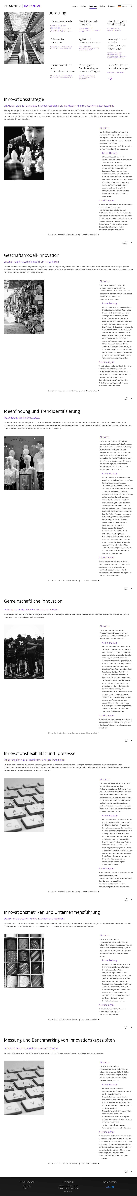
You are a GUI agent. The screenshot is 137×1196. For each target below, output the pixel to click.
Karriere (102, 6)
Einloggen (111, 6)
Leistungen (93, 6)
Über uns (75, 6)
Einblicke (83, 6)
